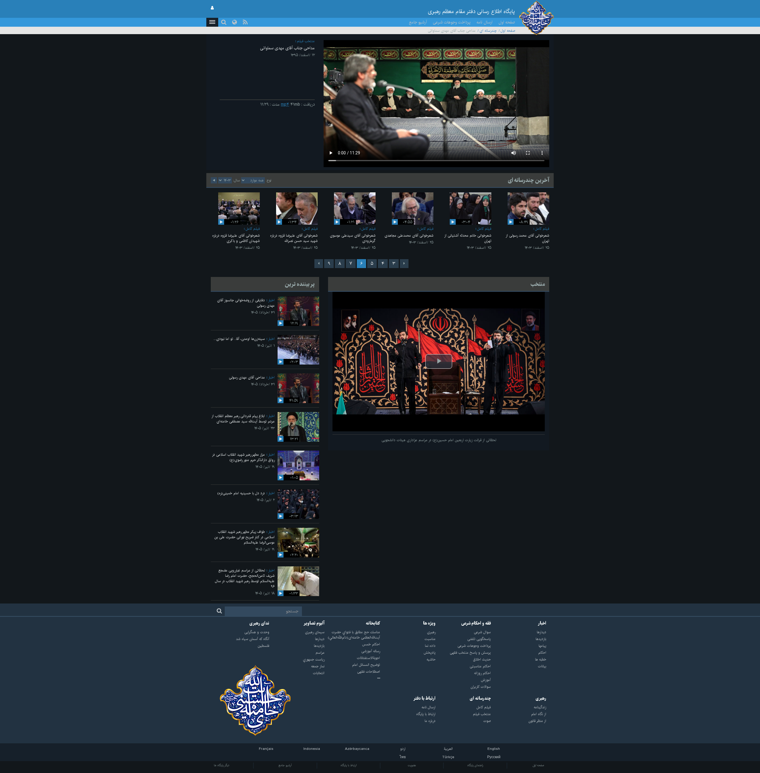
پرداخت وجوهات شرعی (452, 22)
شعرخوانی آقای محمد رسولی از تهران (527, 238)
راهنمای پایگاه (475, 765)
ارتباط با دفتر (424, 698)
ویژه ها (429, 623)
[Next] (318, 263)
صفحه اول (506, 22)
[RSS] (245, 22)
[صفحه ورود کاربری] (212, 8)
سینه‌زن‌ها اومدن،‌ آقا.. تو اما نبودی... (239, 339)
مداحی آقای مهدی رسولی (247, 377)
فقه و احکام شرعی (476, 623)
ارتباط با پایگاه (349, 765)
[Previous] (404, 263)
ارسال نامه (484, 22)
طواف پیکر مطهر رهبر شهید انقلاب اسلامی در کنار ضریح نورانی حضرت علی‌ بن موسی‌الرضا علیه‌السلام (244, 537)
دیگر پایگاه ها (221, 765)
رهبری (541, 698)
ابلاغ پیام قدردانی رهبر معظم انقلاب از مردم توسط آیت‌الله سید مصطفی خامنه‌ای (243, 418)
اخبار (271, 300)
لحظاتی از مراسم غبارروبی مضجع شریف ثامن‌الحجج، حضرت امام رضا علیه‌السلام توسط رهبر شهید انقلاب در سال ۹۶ (245, 578)
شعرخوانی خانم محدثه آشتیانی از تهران (467, 238)
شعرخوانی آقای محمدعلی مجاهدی (408, 235)
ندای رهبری (259, 623)
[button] (212, 22)
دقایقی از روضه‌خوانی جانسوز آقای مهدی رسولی (246, 302)
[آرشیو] (352, 678)
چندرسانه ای (488, 31)
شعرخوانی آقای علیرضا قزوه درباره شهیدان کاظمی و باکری (236, 238)
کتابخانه (373, 623)
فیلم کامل (542, 229)
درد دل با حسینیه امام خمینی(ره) (241, 493)
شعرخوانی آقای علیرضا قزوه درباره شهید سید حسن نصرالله (294, 238)
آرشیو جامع (418, 22)
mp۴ (285, 104)
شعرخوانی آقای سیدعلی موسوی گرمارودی (353, 238)
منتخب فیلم (306, 41)
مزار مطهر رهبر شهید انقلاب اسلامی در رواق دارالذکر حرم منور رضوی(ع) (243, 457)
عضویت (412, 765)
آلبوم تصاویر (313, 623)
